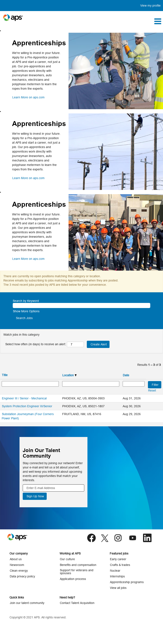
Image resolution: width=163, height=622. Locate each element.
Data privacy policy (22, 576)
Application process (73, 579)
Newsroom (17, 565)
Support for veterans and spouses (76, 571)
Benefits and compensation (78, 565)
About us (16, 559)
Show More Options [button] (26, 311)
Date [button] (126, 375)
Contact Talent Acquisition (77, 603)
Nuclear (115, 570)
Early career (118, 559)
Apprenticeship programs (127, 582)
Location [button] (68, 375)
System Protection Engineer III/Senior (27, 406)
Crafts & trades (120, 565)
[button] (108, 21)
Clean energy (19, 570)
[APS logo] (13, 17)
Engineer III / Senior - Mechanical (24, 398)
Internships (117, 576)
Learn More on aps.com (28, 97)
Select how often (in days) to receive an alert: (35, 344)
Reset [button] (152, 390)
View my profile (150, 5)
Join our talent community (27, 603)
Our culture (67, 559)
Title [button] (5, 375)
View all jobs (118, 587)
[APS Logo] (17, 537)
